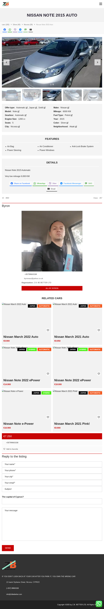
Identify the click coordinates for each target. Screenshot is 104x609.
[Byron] (52, 241)
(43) (16, 25)
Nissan (63, 108)
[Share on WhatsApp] (10, 29)
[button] (97, 62)
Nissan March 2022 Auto (20, 336)
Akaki (72, 126)
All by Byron (52, 288)
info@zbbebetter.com (14, 594)
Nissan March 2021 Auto (71, 336)
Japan (32, 108)
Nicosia (14, 126)
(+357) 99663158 (12, 588)
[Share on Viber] (15, 29)
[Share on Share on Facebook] (4, 29)
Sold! (41, 108)
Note (15, 111)
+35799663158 (12, 443)
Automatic (21, 108)
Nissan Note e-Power (18, 423)
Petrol (68, 115)
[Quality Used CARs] (5, 4)
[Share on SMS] (25, 29)
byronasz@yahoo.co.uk (33, 278)
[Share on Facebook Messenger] (20, 29)
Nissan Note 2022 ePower (21, 380)
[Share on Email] (30, 29)
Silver (63, 123)
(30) (28, 25)
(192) (5, 25)
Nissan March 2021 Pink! (72, 423)
